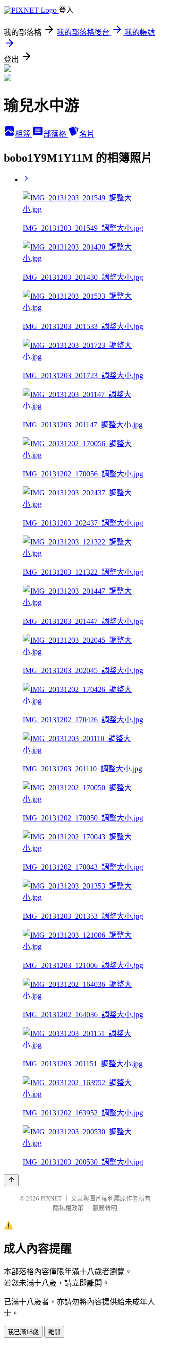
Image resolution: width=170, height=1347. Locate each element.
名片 (86, 134)
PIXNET (51, 1198)
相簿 (23, 134)
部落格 (55, 134)
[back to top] (11, 1180)
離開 (54, 1332)
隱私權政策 (68, 1207)
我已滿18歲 (23, 1332)
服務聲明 (105, 1207)
